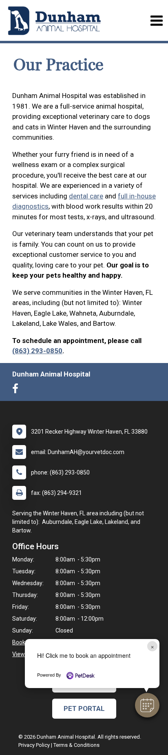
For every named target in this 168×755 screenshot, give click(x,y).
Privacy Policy (34, 745)
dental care (86, 196)
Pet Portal (84, 708)
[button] (147, 705)
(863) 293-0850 (37, 351)
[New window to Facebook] (17, 390)
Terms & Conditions (76, 745)
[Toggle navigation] (156, 20)
